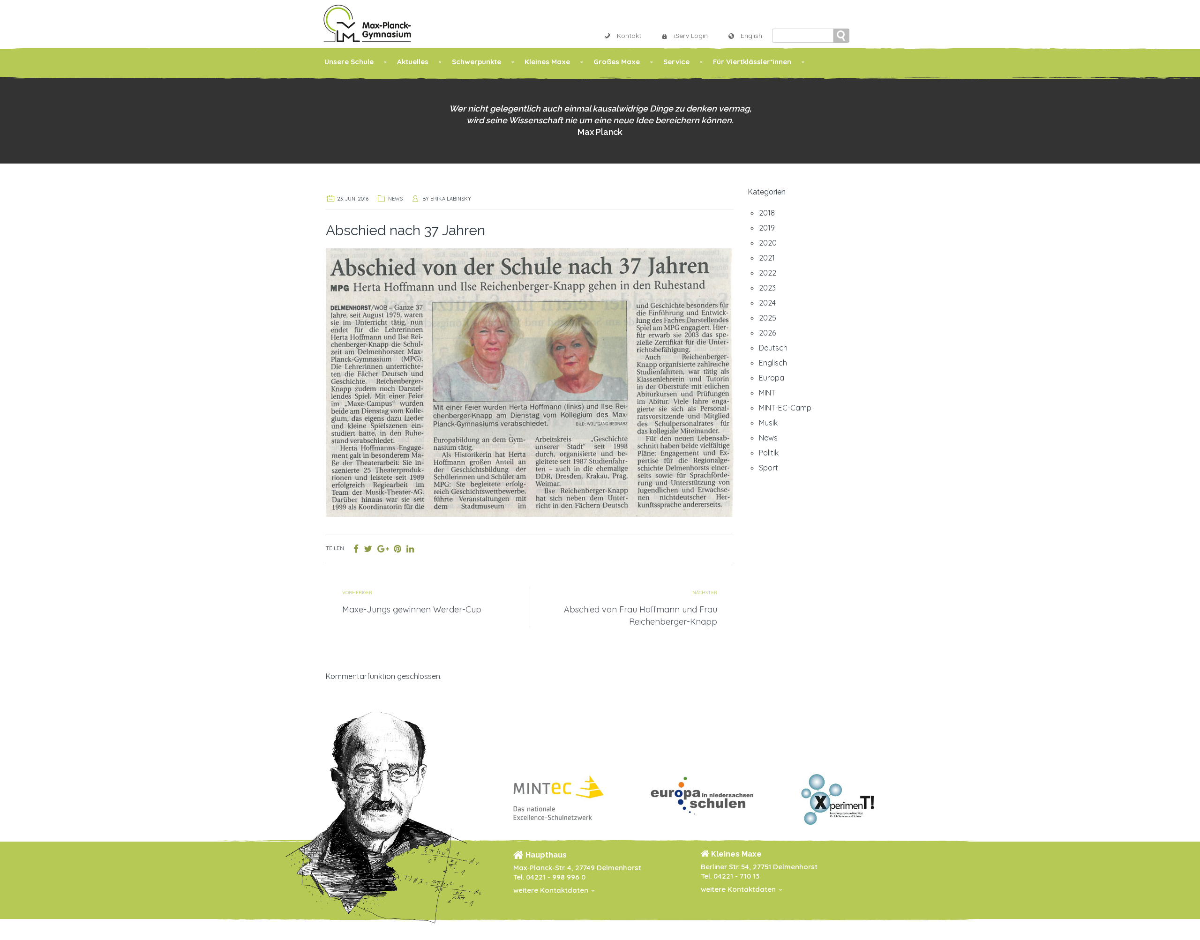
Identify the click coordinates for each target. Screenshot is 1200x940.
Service (676, 61)
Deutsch (773, 347)
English (751, 35)
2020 (768, 242)
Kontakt (629, 35)
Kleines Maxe (547, 61)
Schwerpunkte (476, 61)
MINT (767, 392)
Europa (771, 377)
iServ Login (691, 35)
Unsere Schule (349, 61)
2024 (767, 302)
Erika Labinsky (450, 198)
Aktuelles (412, 61)
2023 (767, 287)
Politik (769, 452)
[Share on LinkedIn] (410, 548)
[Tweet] (368, 548)
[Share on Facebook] (356, 548)
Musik (768, 422)
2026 (767, 332)
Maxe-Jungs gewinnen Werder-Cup (411, 609)
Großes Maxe (616, 61)
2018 (767, 212)
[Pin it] (397, 548)
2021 (767, 257)
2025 (767, 317)
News (395, 198)
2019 (767, 227)
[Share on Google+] (383, 548)
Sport (768, 467)
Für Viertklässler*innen (752, 61)
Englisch (773, 362)
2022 (767, 272)
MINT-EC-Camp (785, 407)
